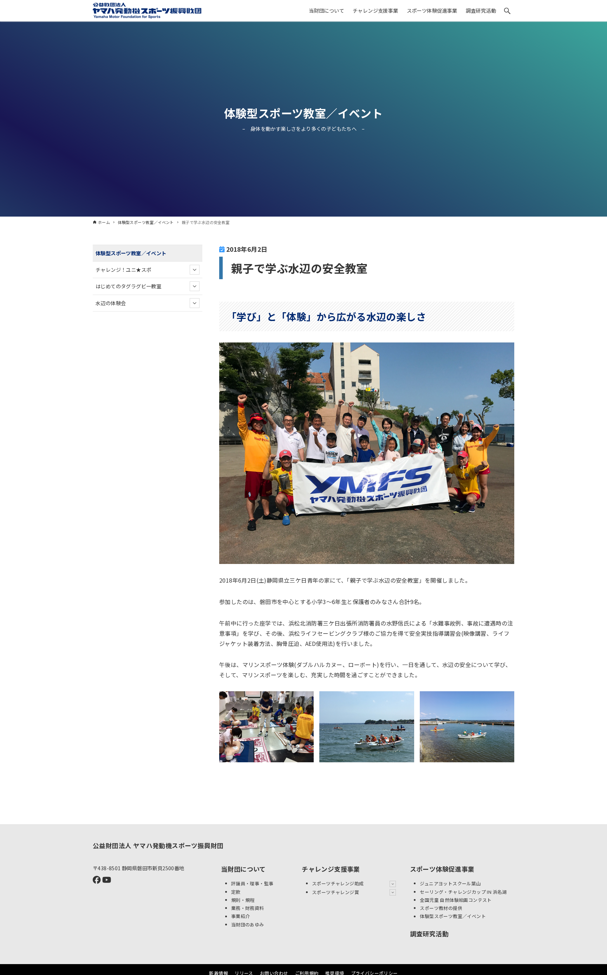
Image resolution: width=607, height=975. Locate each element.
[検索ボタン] (507, 11)
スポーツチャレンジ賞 (335, 892)
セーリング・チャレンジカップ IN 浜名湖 (463, 892)
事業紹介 (240, 916)
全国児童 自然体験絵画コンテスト (455, 900)
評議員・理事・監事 (252, 883)
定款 (236, 892)
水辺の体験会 (111, 303)
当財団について (243, 868)
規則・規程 (243, 900)
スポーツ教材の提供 (441, 908)
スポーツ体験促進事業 (442, 868)
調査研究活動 (429, 933)
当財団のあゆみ (247, 924)
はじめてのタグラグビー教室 (128, 286)
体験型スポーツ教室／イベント (303, 113)
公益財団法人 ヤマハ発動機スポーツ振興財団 (158, 845)
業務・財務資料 (247, 908)
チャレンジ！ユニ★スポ (123, 269)
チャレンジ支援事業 (331, 868)
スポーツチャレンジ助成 (338, 883)
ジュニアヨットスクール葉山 (450, 883)
